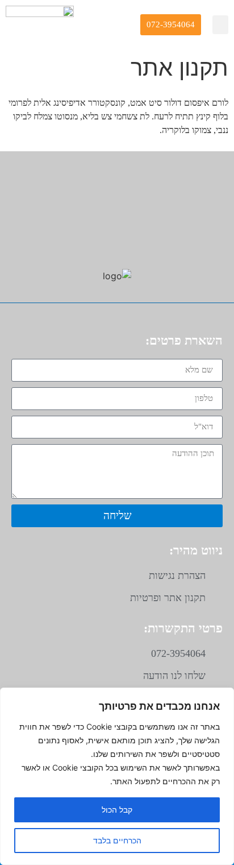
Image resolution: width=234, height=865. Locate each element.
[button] (220, 24)
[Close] (222, 697)
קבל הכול (117, 809)
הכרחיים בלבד (117, 840)
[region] (117, 776)
